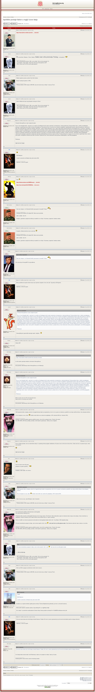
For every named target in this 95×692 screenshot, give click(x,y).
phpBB (42, 685)
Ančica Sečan (55, 686)
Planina (9, 340)
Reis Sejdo (9, 643)
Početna (4, 17)
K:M (9, 588)
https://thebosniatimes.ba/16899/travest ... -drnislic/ (28, 182)
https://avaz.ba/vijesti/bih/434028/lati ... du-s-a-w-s (27, 185)
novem (9, 53)
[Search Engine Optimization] (47, 687)
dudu (9, 75)
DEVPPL (45, 686)
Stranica (83, 23)
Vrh (4, 50)
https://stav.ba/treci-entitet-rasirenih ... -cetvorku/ (27, 32)
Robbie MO (9, 409)
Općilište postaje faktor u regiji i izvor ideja (20, 20)
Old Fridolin (9, 372)
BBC (9, 149)
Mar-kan (9, 176)
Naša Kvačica (9, 228)
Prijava (51, 8)
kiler (9, 458)
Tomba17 (27, 675)
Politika (12, 17)
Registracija (47, 8)
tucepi (9, 30)
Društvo (8, 17)
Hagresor (9, 120)
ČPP (43, 8)
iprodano (12, 675)
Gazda (9, 251)
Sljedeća (90, 23)
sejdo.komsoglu (22, 675)
